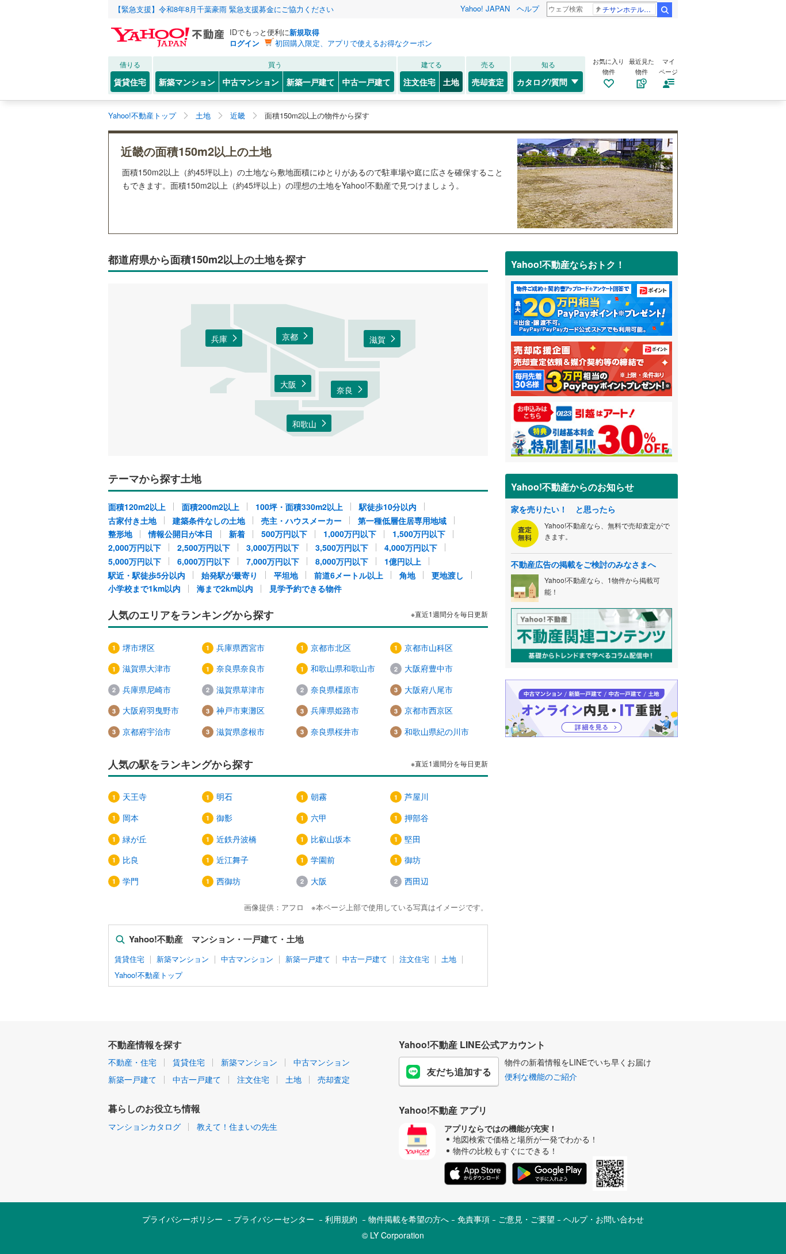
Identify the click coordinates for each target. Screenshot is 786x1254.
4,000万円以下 (410, 547)
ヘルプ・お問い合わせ (603, 1219)
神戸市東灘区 (240, 710)
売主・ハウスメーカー (301, 520)
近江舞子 (232, 859)
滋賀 (377, 339)
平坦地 (286, 575)
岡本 (131, 817)
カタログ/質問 (542, 81)
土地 (451, 81)
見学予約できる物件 (305, 588)
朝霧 (319, 796)
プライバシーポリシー (182, 1219)
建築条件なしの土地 (209, 520)
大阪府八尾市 (429, 689)
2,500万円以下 (203, 547)
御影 (224, 817)
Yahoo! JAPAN (485, 8)
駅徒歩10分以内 (388, 506)
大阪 (288, 384)
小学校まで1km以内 (144, 588)
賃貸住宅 (130, 81)
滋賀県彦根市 (240, 731)
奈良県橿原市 (335, 689)
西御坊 (228, 881)
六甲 (319, 817)
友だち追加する (459, 1071)
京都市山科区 (429, 647)
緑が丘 (135, 839)
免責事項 (473, 1219)
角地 (407, 575)
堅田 (413, 839)
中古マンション (251, 81)
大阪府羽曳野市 (151, 710)
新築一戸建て (311, 81)
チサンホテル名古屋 (629, 9)
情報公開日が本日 (180, 533)
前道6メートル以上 (348, 575)
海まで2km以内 (225, 588)
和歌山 (304, 423)
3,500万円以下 (341, 547)
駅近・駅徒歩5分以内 (146, 575)
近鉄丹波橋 (236, 839)
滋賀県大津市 (147, 668)
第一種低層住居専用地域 (402, 520)
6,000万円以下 (203, 561)
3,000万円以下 (272, 547)
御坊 (413, 859)
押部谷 (417, 817)
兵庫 (219, 338)
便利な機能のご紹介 (541, 1076)
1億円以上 (402, 561)
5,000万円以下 (134, 561)
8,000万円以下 (341, 561)
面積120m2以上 (137, 506)
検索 (664, 9)
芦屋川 (417, 796)
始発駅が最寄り (229, 575)
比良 (131, 859)
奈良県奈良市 (240, 668)
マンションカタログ (144, 1126)
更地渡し (448, 575)
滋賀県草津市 (240, 689)
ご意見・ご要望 (526, 1219)
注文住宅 (419, 81)
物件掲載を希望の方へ (408, 1219)
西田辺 (417, 881)
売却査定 (488, 81)
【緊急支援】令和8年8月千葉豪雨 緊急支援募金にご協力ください (224, 8)
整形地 (120, 533)
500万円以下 (284, 533)
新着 (237, 533)
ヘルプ (528, 8)
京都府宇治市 (147, 731)
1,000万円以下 (349, 533)
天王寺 (135, 796)
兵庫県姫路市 (335, 710)
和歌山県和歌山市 (343, 668)
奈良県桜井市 (335, 731)
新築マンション (187, 81)
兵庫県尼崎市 (147, 689)
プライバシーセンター (274, 1219)
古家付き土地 (132, 520)
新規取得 (304, 31)
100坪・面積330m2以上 (299, 506)
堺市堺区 (139, 647)
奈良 (345, 390)
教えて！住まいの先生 (237, 1126)
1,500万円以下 (418, 533)
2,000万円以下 (134, 547)
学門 (131, 881)
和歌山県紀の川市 (437, 731)
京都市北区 (331, 647)
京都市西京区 (429, 710)
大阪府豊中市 (429, 668)
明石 (224, 796)
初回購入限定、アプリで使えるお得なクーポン (353, 42)
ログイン (245, 42)
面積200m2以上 (210, 506)
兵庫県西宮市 (240, 647)
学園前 (323, 859)
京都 (290, 336)
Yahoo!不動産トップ (148, 975)
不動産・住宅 (132, 1062)
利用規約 (341, 1219)
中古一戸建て (366, 81)
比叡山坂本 (331, 839)
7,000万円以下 (272, 561)
